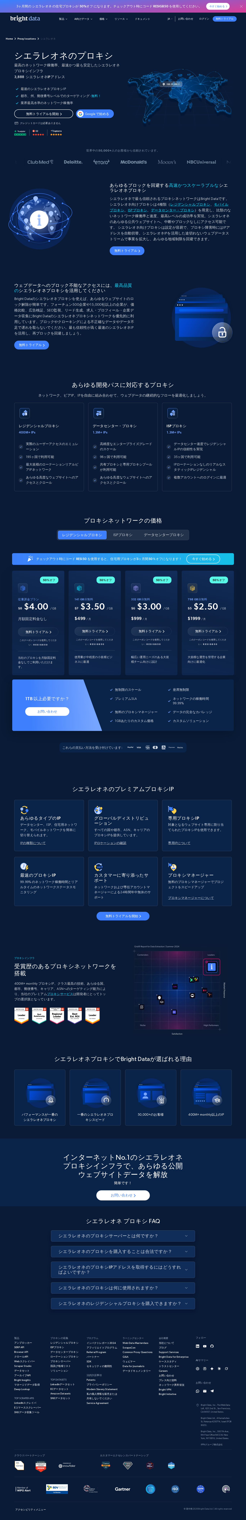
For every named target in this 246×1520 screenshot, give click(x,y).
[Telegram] (212, 1391)
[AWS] (19, 1464)
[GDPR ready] (200, 1488)
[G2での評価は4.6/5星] (38, 133)
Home (9, 38)
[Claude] (219, 1368)
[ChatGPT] (197, 1368)
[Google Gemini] (212, 1368)
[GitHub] (212, 1346)
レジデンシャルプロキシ (190, 204)
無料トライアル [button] (225, 18)
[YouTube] (204, 1346)
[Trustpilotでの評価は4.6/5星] (20, 133)
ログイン (204, 18)
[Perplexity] (204, 1368)
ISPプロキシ (137, 210)
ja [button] (169, 18)
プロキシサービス (60, 994)
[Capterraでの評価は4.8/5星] (56, 133)
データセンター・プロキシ (172, 210)
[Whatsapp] (197, 1391)
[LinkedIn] (197, 1346)
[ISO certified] (175, 1488)
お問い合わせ (185, 18)
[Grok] (226, 1368)
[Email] (204, 1391)
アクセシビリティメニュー (30, 1509)
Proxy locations (26, 38)
